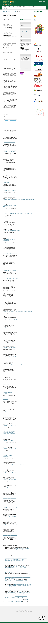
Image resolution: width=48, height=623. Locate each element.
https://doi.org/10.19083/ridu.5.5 (8, 440)
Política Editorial (31, 6)
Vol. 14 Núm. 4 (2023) (12, 11)
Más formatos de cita (25, 68)
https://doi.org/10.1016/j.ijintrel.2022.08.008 (10, 524)
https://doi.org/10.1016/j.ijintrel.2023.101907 (10, 507)
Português (35, 20)
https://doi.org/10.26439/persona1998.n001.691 (10, 270)
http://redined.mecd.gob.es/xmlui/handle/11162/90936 (11, 230)
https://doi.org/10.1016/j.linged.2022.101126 (10, 472)
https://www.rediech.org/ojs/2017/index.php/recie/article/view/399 (13, 464)
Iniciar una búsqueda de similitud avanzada (15, 601)
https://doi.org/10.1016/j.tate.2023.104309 (9, 190)
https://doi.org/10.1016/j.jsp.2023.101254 (9, 425)
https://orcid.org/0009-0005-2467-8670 (7, 52)
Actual (4, 6)
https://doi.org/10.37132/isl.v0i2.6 (9, 142)
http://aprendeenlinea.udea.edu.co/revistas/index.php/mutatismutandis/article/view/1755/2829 (18, 213)
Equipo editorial (18, 6)
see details (21, 75)
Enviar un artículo (37, 11)
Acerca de (25, 6)
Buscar (42, 6)
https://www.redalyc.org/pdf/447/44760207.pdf (10, 404)
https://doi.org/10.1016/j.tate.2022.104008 (9, 356)
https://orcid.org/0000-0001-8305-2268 (7, 45)
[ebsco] (38, 66)
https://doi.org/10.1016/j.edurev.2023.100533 (10, 319)
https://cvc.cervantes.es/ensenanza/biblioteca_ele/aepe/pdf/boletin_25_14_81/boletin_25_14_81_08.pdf (19, 540)
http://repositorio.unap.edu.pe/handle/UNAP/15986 (11, 278)
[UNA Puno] (39, 34)
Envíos (5, 8)
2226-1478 (21, 609)
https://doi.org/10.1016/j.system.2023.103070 (10, 327)
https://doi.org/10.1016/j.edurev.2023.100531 (10, 479)
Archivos (8, 6)
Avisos (13, 6)
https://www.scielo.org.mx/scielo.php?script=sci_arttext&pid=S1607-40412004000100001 (9, 181)
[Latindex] (38, 57)
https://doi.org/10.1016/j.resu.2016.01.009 (9, 498)
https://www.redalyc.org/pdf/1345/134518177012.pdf (11, 219)
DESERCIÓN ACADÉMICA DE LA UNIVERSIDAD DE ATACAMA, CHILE (16, 580)
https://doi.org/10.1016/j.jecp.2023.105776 (9, 516)
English (35, 17)
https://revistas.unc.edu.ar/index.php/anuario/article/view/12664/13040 (14, 364)
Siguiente (28, 599)
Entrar (44, 1)
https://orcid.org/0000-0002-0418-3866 (7, 25)
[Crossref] (38, 46)
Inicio (4, 11)
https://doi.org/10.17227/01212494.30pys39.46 (10, 411)
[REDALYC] (38, 60)
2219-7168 (28, 609)
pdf (21, 19)
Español (35, 19)
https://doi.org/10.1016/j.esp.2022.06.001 (9, 448)
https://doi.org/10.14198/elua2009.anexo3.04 (10, 253)
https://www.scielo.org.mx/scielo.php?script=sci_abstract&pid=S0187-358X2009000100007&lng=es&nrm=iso (9, 432)
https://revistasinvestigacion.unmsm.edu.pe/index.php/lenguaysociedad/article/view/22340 (17, 311)
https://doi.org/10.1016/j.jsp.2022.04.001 (9, 151)
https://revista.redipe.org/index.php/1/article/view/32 (11, 372)
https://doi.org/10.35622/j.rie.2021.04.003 (9, 347)
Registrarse (40, 1)
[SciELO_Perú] (39, 53)
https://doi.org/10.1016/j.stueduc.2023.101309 (10, 535)
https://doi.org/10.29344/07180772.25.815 (9, 297)
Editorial (16, 596)
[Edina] (38, 97)
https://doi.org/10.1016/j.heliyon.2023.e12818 (10, 305)
